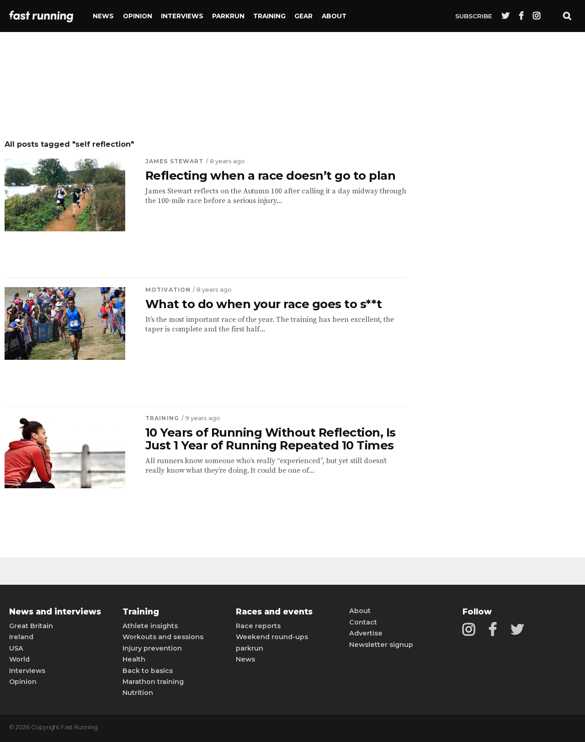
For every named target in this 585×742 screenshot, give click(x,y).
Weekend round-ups (272, 637)
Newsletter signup (381, 644)
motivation (168, 289)
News (103, 16)
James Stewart (174, 161)
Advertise (366, 633)
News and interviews (55, 612)
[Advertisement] (505, 276)
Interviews (182, 16)
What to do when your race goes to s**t (263, 304)
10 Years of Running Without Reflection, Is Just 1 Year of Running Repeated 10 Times (270, 439)
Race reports (258, 626)
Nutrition (137, 692)
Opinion (137, 16)
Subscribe (473, 16)
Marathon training (153, 681)
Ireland (21, 637)
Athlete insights (150, 626)
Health (133, 659)
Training (269, 16)
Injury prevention (152, 648)
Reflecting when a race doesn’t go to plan (270, 175)
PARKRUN (228, 16)
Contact (363, 622)
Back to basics (147, 670)
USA (16, 648)
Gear (303, 16)
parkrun (249, 648)
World (19, 659)
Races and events (274, 612)
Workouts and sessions (162, 637)
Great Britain (31, 626)
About (334, 16)
